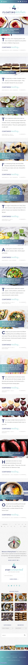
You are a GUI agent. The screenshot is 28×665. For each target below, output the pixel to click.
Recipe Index (22, 657)
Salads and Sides (6, 303)
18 (11, 526)
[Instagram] (26, 1)
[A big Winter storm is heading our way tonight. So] (10, 648)
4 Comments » (22, 219)
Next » (25, 526)
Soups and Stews (6, 220)
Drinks (14, 260)
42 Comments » (22, 475)
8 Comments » (22, 390)
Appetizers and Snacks (8, 135)
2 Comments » (22, 50)
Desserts (15, 90)
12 (19, 524)
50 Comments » (22, 348)
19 (14, 526)
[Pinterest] (24, 1)
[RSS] (18, 1)
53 (20, 526)
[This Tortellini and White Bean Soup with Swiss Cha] (2, 648)
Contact (8, 657)
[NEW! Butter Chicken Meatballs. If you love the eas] (22, 648)
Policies (15, 657)
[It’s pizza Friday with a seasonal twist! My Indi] (14, 648)
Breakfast (16, 50)
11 (15, 524)
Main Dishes (5, 348)
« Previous (4, 524)
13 (22, 524)
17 (7, 526)
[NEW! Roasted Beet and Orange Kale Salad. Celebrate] (6, 648)
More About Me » (14, 560)
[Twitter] (20, 1)
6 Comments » (22, 260)
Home (2, 657)
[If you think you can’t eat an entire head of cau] (18, 648)
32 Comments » (22, 518)
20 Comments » (22, 303)
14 (25, 524)
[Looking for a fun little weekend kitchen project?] (26, 648)
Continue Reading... (11, 47)
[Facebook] (22, 1)
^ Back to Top (14, 654)
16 (4, 526)
